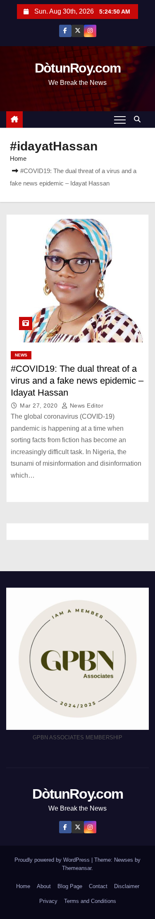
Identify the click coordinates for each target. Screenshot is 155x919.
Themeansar (76, 868)
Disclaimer (126, 886)
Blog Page (69, 886)
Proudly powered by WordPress (52, 860)
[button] (139, 119)
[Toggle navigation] (120, 119)
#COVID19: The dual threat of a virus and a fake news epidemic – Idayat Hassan (77, 380)
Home (18, 158)
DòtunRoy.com (78, 68)
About (44, 886)
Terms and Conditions (90, 901)
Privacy (48, 901)
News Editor (85, 405)
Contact (98, 886)
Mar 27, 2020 (40, 405)
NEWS (21, 355)
